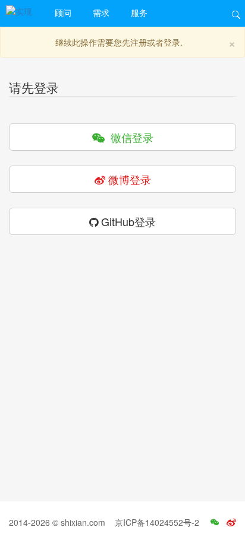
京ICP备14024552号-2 (157, 522)
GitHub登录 (127, 221)
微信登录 (129, 137)
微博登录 (128, 179)
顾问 (63, 12)
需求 (101, 12)
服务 (139, 12)
